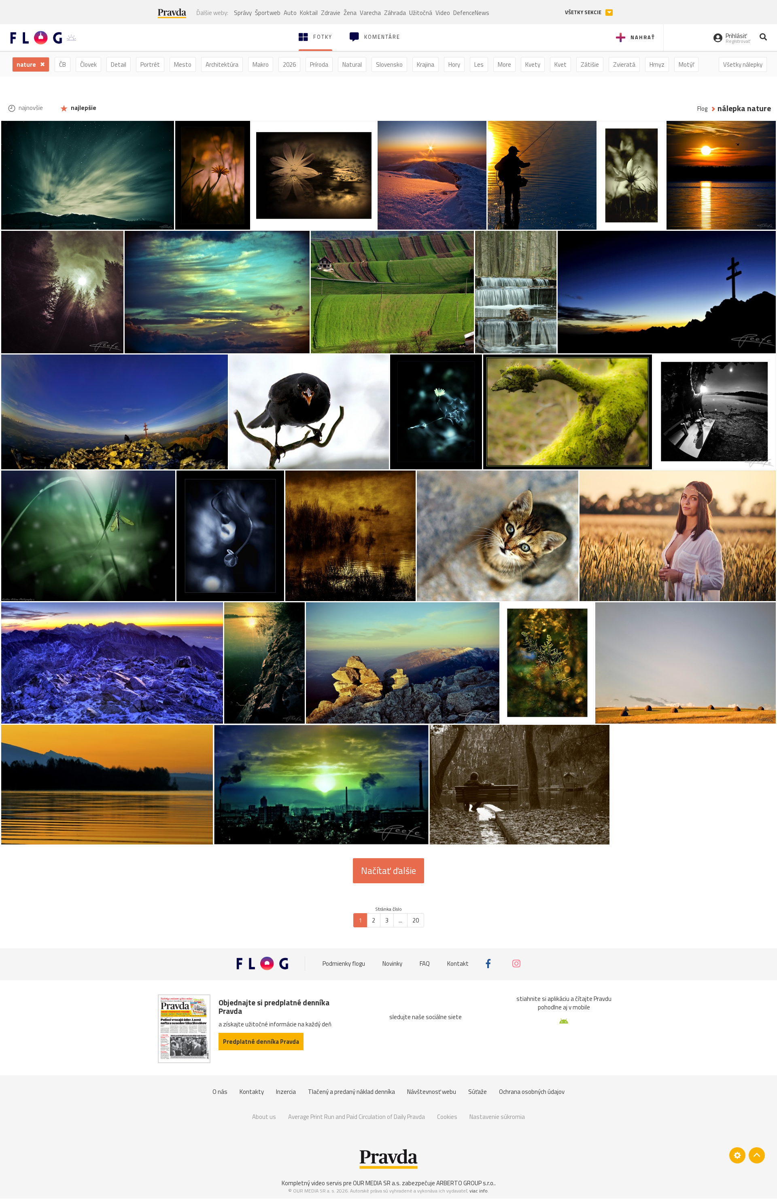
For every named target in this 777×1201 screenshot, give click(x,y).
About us (264, 1116)
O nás (219, 1091)
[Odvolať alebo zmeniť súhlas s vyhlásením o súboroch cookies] (737, 1155)
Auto (290, 12)
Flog (702, 108)
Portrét (150, 64)
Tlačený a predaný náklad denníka (351, 1091)
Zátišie (590, 64)
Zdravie (330, 12)
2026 (289, 64)
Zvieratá (624, 64)
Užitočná (420, 12)
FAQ (425, 963)
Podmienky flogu (344, 963)
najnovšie (30, 107)
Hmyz (657, 64)
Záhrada (395, 12)
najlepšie (83, 107)
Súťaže (477, 1091)
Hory (454, 64)
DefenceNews (471, 12)
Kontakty (252, 1091)
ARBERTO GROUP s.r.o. (465, 1183)
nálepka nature (744, 108)
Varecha (370, 12)
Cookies (447, 1116)
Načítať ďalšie (388, 871)
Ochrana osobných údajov (532, 1091)
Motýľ (686, 64)
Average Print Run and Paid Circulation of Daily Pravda (356, 1116)
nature (27, 64)
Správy (243, 12)
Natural (352, 64)
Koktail (309, 12)
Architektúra (222, 64)
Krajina (425, 64)
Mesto (182, 64)
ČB (62, 64)
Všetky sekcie (584, 12)
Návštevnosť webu (431, 1091)
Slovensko (389, 64)
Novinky (392, 963)
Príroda (319, 64)
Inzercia (286, 1091)
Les (479, 64)
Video (442, 12)
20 (415, 920)
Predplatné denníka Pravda (261, 1041)
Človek (88, 64)
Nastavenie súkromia (497, 1116)
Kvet (560, 64)
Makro (261, 64)
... (400, 920)
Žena (350, 12)
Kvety (532, 64)
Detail (118, 64)
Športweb (267, 12)
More (504, 64)
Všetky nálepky (742, 64)
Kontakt (458, 963)
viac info (478, 1191)
